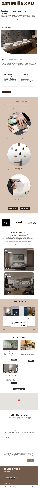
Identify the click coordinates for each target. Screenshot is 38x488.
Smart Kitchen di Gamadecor (10, 375)
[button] (34, 329)
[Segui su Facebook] (5, 471)
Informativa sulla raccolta (9, 486)
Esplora (7, 268)
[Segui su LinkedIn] (9, 471)
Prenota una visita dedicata (7, 27)
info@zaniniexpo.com (15, 478)
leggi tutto (13, 359)
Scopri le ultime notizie (18, 389)
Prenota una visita (12, 208)
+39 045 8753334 (7, 478)
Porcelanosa (15, 22)
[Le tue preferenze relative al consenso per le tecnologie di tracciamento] (36, 486)
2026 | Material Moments (9, 352)
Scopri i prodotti (6, 92)
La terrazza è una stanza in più (27, 352)
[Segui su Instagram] (7, 471)
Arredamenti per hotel (16, 317)
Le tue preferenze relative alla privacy (23, 486)
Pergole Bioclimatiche (31, 317)
